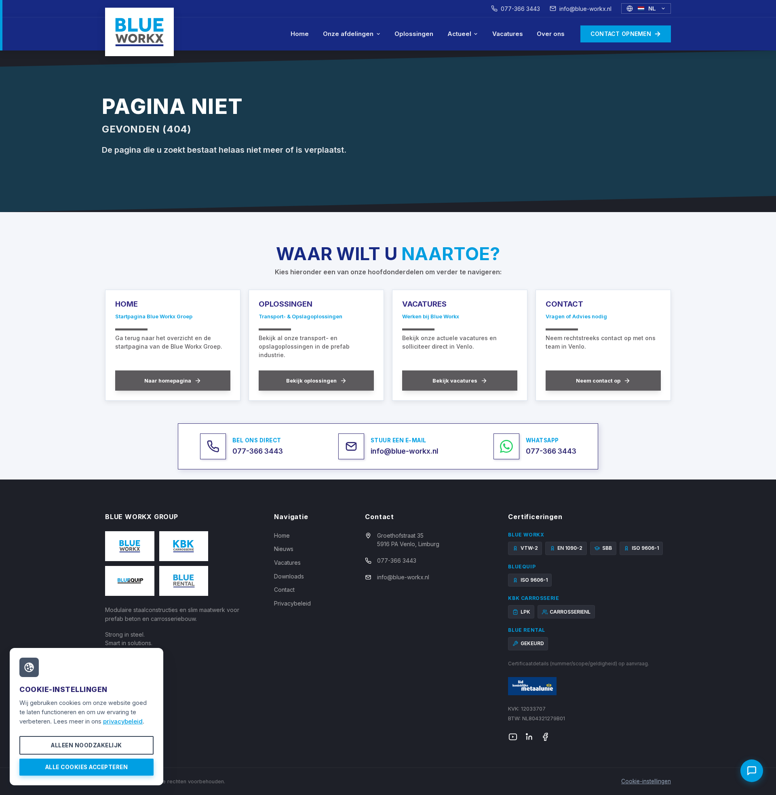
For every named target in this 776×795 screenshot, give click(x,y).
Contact (284, 589)
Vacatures (507, 34)
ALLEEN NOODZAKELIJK (86, 745)
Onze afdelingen (348, 34)
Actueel (459, 34)
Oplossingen (413, 34)
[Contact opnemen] (751, 770)
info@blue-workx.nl (585, 8)
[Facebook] (545, 737)
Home (300, 34)
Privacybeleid (292, 603)
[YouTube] (513, 737)
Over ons (551, 34)
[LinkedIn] (529, 737)
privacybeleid (123, 721)
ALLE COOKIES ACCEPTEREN (86, 767)
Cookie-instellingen (646, 781)
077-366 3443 (520, 8)
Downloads (289, 576)
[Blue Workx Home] (139, 32)
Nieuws (283, 548)
